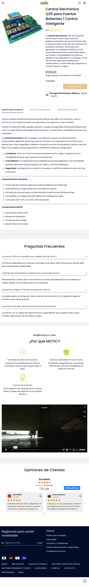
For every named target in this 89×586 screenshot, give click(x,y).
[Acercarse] (38, 11)
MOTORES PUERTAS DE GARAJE (66, 564)
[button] (84, 3)
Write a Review (72, 488)
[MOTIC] (44, 3)
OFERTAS (55, 568)
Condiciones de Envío (56, 551)
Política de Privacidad (56, 535)
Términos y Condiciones (57, 543)
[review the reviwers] (40, 496)
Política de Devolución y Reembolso (62, 547)
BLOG (21, 572)
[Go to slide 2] (44, 513)
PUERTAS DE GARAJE (38, 564)
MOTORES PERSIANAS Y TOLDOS (16, 568)
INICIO (4, 564)
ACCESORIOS (41, 568)
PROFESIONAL (8, 572)
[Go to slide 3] (46, 513)
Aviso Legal (51, 539)
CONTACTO (69, 568)
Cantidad (50, 81)
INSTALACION (18, 564)
